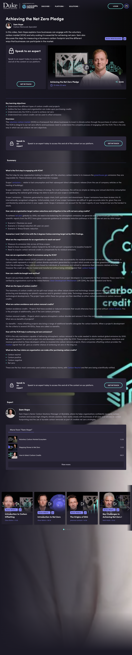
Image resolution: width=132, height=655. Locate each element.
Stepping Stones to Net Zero (29, 447)
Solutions (73, 6)
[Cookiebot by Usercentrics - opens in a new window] (13, 651)
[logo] (20, 6)
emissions (17, 182)
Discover (45, 6)
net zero (18, 215)
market (9, 344)
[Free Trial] (126, 6)
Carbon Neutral (74, 367)
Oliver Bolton (9, 521)
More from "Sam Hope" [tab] (21, 429)
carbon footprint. (89, 268)
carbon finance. (115, 308)
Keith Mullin (106, 521)
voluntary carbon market (19, 122)
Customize (113, 642)
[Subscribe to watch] (87, 67)
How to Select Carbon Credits (30, 455)
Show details (31, 651)
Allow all (115, 636)
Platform (59, 6)
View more (66, 465)
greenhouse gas (101, 175)
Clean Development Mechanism (63, 280)
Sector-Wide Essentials (114, 38)
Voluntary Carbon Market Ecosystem (32, 439)
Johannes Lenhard (76, 521)
